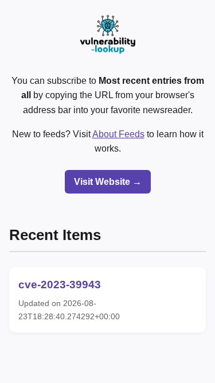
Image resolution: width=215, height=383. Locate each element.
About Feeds (118, 134)
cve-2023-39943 (59, 284)
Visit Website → (108, 182)
